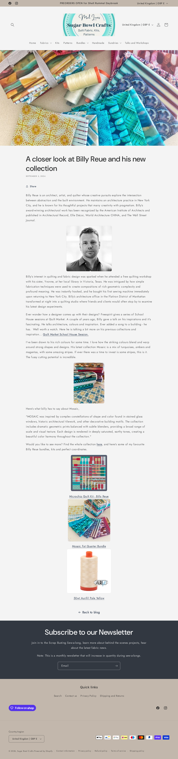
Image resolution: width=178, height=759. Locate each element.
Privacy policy (84, 750)
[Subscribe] (116, 666)
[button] (12, 25)
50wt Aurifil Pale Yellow (89, 598)
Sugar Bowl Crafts (25, 751)
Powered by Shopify (43, 751)
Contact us (71, 696)
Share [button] (33, 186)
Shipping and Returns (112, 696)
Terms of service (118, 750)
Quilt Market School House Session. (65, 334)
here (99, 444)
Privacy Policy (88, 696)
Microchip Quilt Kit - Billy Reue (89, 496)
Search (58, 696)
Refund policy (101, 750)
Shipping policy (137, 750)
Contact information (65, 750)
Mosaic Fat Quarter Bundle (89, 546)
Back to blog (91, 612)
